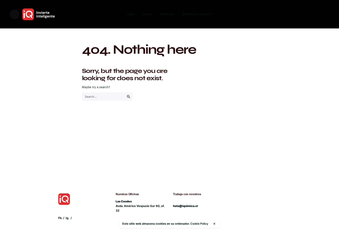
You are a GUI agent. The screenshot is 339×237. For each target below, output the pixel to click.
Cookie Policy (199, 223)
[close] (214, 224)
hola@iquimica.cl (185, 206)
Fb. (60, 218)
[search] (128, 96)
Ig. (67, 218)
